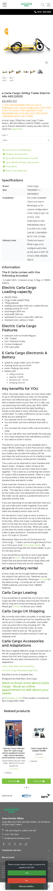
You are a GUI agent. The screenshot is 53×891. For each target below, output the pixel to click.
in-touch (43, 579)
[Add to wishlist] (48, 887)
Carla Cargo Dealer (32, 545)
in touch (16, 606)
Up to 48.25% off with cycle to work (22, 162)
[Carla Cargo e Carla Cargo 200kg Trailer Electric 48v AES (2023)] (26, 42)
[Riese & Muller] (7, 795)
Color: (5, 135)
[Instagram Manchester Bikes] (10, 844)
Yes (26, 873)
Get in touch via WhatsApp (18, 150)
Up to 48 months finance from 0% (22, 158)
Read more (17, 128)
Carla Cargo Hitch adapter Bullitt (39, 749)
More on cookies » (26, 886)
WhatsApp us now (13, 698)
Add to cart (12, 781)
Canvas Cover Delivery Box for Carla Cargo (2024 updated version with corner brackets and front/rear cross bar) (13, 753)
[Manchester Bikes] (26, 4)
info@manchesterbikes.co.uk (17, 838)
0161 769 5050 (44, 11)
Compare (8, 773)
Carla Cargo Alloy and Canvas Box (18, 666)
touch (17, 557)
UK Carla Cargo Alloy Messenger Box (20, 670)
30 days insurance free (16, 154)
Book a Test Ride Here (16, 170)
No (27, 881)
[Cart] (48, 5)
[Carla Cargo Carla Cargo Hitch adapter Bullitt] (39, 733)
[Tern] (46, 795)
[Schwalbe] (26, 795)
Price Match (11, 166)
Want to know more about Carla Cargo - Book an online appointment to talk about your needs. (25, 688)
